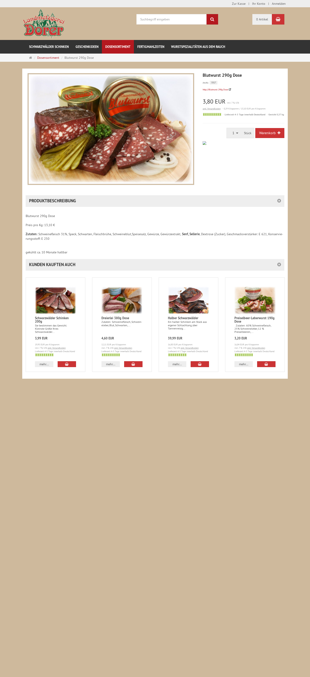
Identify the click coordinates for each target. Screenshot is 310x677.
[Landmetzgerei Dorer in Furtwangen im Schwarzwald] (43, 23)
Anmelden (279, 4)
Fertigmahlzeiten (150, 47)
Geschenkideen (87, 47)
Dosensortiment (117, 47)
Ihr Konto (258, 4)
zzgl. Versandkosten (212, 108)
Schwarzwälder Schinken (49, 47)
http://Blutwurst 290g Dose (215, 89)
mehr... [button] (44, 364)
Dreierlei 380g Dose (115, 318)
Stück (247, 133)
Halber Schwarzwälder (183, 318)
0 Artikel (262, 19)
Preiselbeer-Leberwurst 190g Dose (254, 320)
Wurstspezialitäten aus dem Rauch (198, 47)
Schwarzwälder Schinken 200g (52, 320)
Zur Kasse (239, 4)
